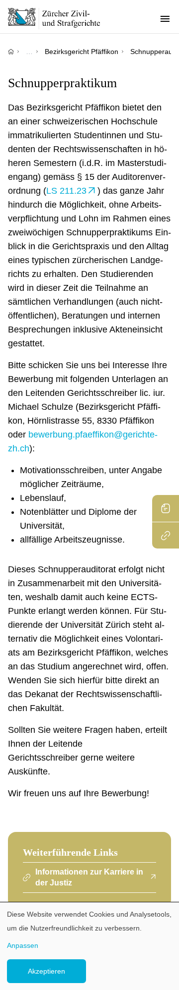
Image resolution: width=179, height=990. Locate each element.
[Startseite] (11, 52)
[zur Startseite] (59, 18)
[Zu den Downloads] (165, 508)
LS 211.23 (66, 191)
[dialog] (89, 946)
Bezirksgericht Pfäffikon (81, 51)
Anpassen (22, 945)
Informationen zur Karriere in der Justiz (89, 877)
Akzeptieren (46, 971)
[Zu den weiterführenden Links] (165, 535)
